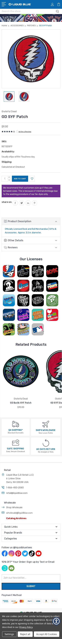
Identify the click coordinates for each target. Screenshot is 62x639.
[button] (56, 621)
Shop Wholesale (14, 507)
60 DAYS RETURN (45, 449)
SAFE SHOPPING (15, 448)
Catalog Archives (16, 518)
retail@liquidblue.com (17, 493)
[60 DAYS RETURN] (46, 442)
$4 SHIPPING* (15, 430)
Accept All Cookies (46, 634)
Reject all (25, 634)
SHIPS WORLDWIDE (46, 430)
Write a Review (25, 132)
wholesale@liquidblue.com (19, 513)
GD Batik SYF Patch (20, 403)
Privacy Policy (25, 627)
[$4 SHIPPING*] (15, 424)
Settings (9, 634)
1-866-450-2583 (15, 487)
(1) (14, 132)
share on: (7, 202)
